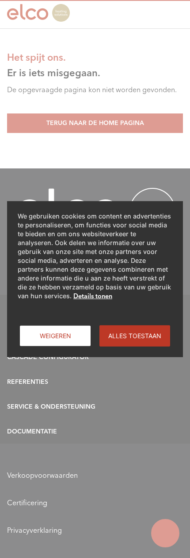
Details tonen (92, 296)
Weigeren (55, 335)
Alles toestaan (134, 335)
